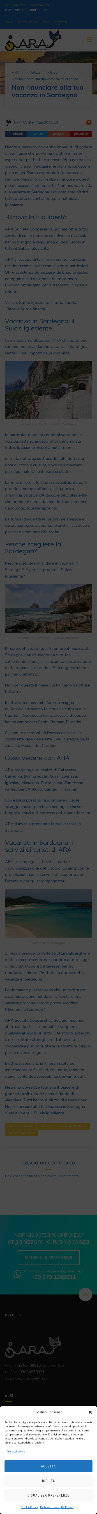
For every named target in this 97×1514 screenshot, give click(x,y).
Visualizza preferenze (48, 1495)
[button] (90, 1412)
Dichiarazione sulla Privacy (57, 1507)
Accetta (48, 1466)
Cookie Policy (29, 1507)
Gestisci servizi (16, 1451)
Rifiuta (48, 1481)
